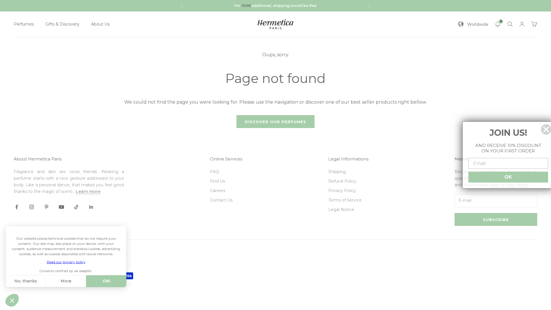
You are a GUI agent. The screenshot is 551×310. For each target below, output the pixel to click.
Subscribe (496, 219)
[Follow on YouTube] (61, 207)
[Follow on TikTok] (76, 207)
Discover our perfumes (275, 121)
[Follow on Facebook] (17, 207)
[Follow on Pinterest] (46, 207)
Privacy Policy (342, 190)
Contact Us (221, 200)
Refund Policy (342, 181)
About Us (100, 24)
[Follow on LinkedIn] (91, 207)
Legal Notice (341, 209)
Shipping (337, 171)
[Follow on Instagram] (31, 207)
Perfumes (24, 24)
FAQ (214, 171)
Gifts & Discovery (62, 24)
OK (505, 177)
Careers (217, 190)
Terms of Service (345, 200)
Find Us (217, 181)
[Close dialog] (543, 129)
